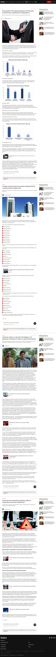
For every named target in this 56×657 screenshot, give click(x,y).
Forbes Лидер (3, 644)
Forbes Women (3, 646)
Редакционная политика (9, 651)
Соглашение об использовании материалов (37, 651)
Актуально (3, 184)
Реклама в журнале (26, 651)
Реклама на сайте (18, 651)
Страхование (4, 498)
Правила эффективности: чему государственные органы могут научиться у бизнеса (22, 156)
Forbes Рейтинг (31, 644)
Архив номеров (3, 648)
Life (29, 642)
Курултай (4, 318)
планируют (9, 533)
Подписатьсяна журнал (49, 1)
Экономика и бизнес (4, 642)
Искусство (3, 335)
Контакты (2, 651)
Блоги (29, 646)
